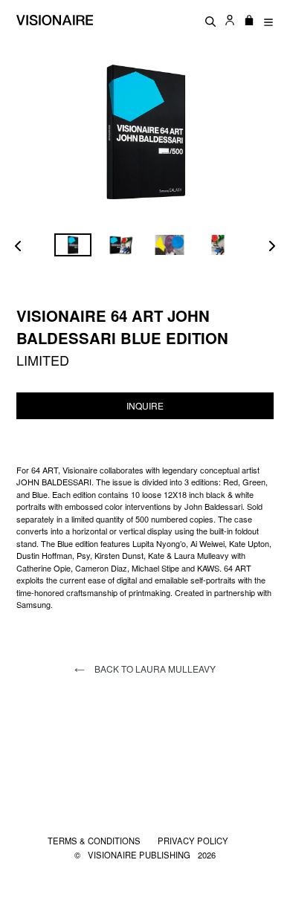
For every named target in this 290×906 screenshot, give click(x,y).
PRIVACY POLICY (193, 841)
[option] (72, 245)
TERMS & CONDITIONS (95, 841)
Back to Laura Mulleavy (154, 668)
